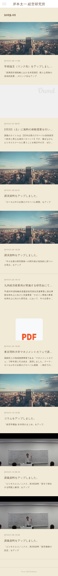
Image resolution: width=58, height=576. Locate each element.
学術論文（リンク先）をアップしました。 (29, 66)
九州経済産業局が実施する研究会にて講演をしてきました (29, 285)
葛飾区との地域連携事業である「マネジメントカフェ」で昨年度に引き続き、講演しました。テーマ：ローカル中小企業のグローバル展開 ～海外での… (28, 361)
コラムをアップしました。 (20, 418)
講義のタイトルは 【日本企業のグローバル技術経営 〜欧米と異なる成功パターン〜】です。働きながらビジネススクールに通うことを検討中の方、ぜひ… (28, 139)
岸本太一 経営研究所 (29, 4)
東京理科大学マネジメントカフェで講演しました (29, 351)
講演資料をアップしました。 (21, 195)
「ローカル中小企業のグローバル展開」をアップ (27, 201)
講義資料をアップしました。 (21, 477)
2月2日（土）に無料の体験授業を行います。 (29, 129)
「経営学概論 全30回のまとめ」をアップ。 (24, 424)
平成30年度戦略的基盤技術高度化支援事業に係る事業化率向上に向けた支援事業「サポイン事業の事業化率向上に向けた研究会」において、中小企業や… (28, 295)
